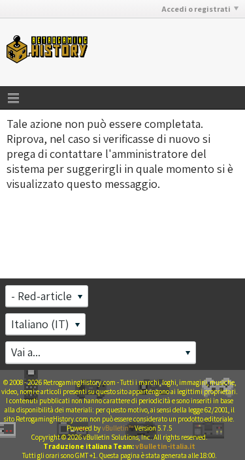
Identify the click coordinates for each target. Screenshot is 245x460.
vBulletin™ (117, 428)
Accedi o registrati (196, 9)
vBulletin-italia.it (165, 446)
